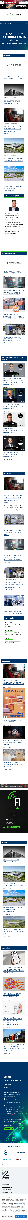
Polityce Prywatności (20, 1203)
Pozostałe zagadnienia (8, 72)
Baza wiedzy (7, 473)
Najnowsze (6, 55)
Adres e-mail (8, 1084)
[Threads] (11, 24)
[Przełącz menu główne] (21, 23)
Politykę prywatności (10, 1121)
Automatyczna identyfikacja (10, 579)
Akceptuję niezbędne (7, 1216)
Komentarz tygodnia (12, 195)
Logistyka (6, 97)
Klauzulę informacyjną (17, 1119)
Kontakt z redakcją (6, 1184)
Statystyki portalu (6, 1189)
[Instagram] (8, 24)
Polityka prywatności (7, 1192)
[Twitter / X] (6, 24)
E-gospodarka (6, 948)
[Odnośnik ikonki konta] (26, 24)
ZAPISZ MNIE (9, 1129)
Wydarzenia (9, 618)
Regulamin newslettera (10, 1123)
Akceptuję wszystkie (21, 1216)
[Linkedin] (1, 24)
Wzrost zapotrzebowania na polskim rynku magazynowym (13, 189)
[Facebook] (3, 24)
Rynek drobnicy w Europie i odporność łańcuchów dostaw (13, 533)
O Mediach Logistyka (7, 1187)
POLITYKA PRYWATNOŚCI (18, 1211)
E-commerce (6, 123)
